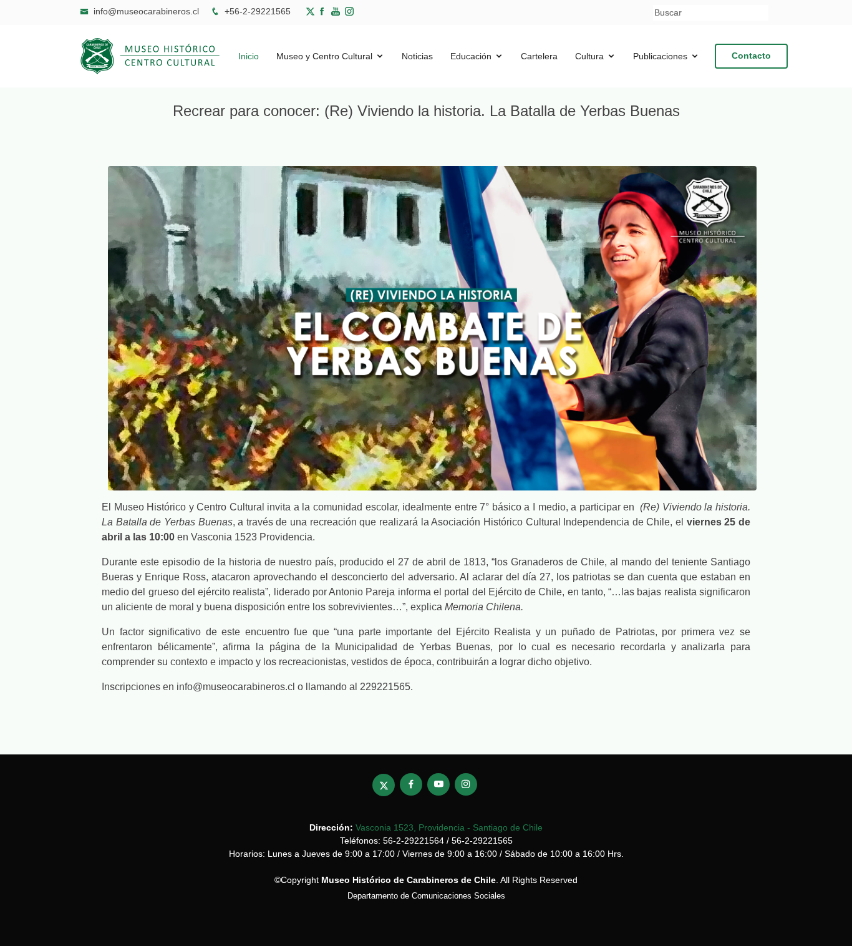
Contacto (751, 56)
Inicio (248, 56)
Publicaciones (660, 56)
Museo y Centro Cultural (324, 56)
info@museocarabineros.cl (146, 11)
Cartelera (539, 56)
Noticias (417, 56)
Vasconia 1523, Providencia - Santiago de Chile (449, 827)
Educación (470, 56)
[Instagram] (466, 784)
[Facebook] (324, 11)
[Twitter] (311, 11)
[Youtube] (338, 11)
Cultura (589, 56)
